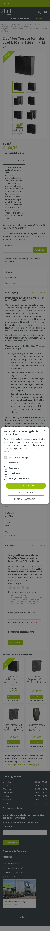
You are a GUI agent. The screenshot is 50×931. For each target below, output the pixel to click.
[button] (25, 498)
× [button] (44, 430)
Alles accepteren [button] (25, 486)
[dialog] (25, 465)
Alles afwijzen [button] (26, 492)
